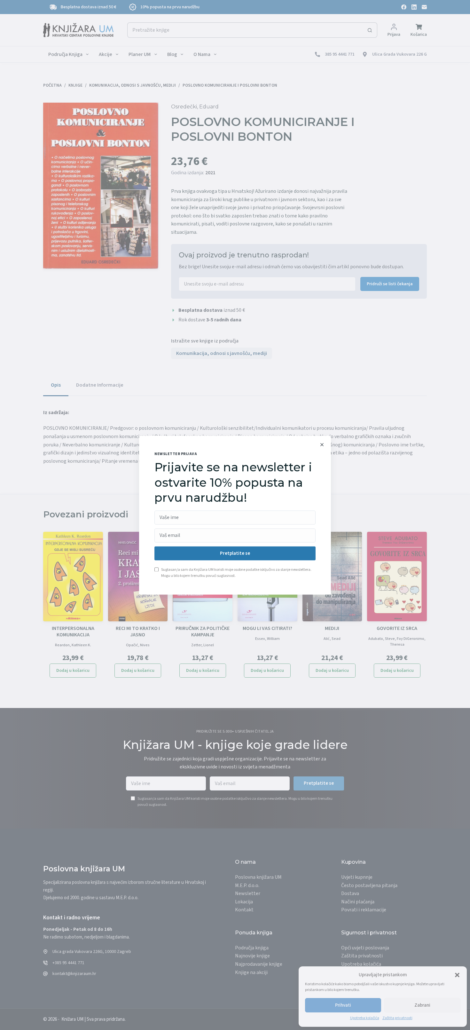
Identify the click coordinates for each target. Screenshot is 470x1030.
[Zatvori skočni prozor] (321, 444)
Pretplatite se (235, 553)
